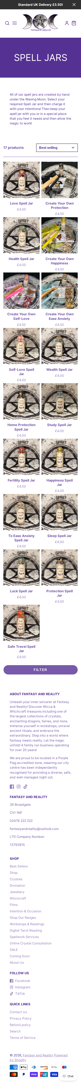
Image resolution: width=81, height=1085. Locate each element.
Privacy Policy (21, 1018)
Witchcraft (18, 898)
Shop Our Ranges (23, 918)
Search (15, 1031)
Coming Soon (20, 956)
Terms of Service (23, 1038)
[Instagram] (18, 786)
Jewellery (17, 892)
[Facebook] (12, 786)
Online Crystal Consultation (31, 943)
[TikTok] (25, 786)
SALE (14, 950)
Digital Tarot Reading (26, 930)
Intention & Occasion (25, 911)
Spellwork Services (24, 937)
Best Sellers (19, 866)
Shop (13, 873)
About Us (17, 963)
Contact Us (18, 1012)
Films (14, 905)
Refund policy (20, 1025)
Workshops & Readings (27, 924)
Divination (17, 886)
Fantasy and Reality (38, 1055)
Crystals (16, 879)
